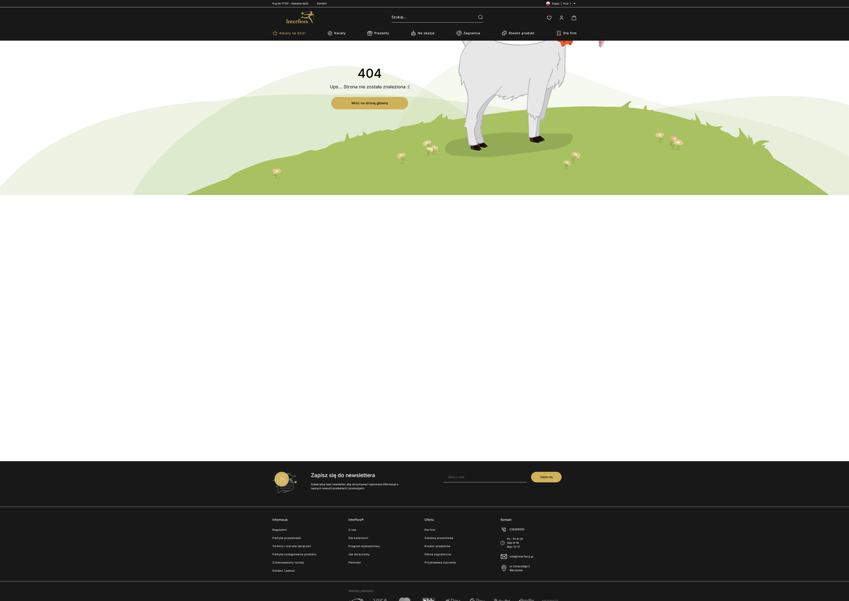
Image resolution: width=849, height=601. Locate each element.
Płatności (354, 562)
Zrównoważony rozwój (288, 562)
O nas (352, 529)
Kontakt (322, 3)
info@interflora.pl (521, 556)
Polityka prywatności (286, 538)
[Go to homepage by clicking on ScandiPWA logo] (300, 17)
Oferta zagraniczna (437, 554)
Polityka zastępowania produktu (294, 554)
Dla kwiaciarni (358, 538)
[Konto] (561, 17)
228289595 (516, 529)
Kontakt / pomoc (283, 570)
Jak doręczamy (359, 554)
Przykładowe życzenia (440, 562)
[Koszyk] (574, 17)
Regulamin (279, 529)
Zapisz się (546, 477)
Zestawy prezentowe (438, 538)
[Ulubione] (549, 17)
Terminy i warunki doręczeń (291, 546)
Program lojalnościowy (364, 546)
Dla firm (430, 529)
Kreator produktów (437, 546)
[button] (477, 17)
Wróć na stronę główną (369, 103)
